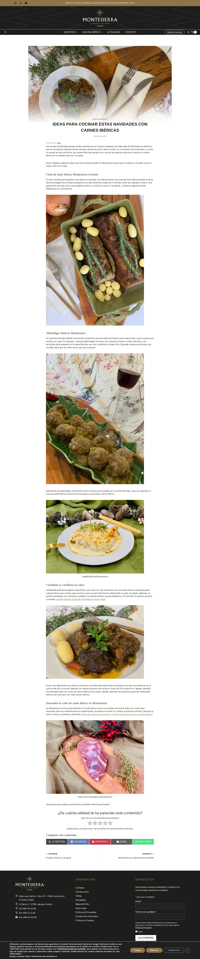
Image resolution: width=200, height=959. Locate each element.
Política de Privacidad (86, 912)
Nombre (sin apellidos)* (145, 912)
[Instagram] (15, 3)
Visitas (79, 896)
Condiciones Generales (87, 916)
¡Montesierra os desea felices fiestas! (136, 856)
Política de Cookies (85, 920)
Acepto (140, 932)
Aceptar (137, 950)
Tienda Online (174, 32)
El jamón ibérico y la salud (58, 856)
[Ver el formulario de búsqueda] (5, 32)
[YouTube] (26, 3)
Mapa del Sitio (82, 904)
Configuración (174, 950)
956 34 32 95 (29, 908)
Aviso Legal (81, 908)
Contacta (80, 887)
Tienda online (82, 891)
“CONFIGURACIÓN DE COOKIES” (71, 949)
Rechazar (154, 950)
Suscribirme (145, 938)
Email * (138, 901)
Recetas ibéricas (100, 119)
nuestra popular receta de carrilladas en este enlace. (81, 599)
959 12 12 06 (29, 913)
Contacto (130, 32)
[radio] (90, 823)
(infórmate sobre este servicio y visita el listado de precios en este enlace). (117, 714)
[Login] (188, 32)
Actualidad (113, 32)
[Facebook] (20, 3)
